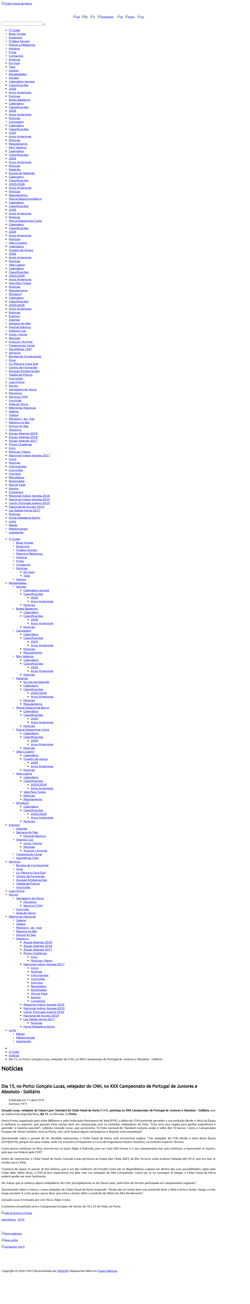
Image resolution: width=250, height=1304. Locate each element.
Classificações (33, 594)
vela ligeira (8, 1219)
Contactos (23, 565)
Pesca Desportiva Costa (32, 730)
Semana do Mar (27, 832)
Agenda (21, 829)
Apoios (21, 579)
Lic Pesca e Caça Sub (31, 873)
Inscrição (22, 909)
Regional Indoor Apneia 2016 (43, 1005)
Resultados (38, 986)
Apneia (21, 587)
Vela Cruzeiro (25, 752)
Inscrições (23, 887)
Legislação (23, 1041)
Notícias (22, 568)
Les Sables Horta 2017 (39, 1019)
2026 (34, 598)
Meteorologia (25, 1037)
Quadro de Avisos (35, 759)
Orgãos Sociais (26, 550)
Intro (34, 957)
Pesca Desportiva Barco (32, 708)
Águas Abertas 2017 (37, 950)
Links (12, 1030)
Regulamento (32, 653)
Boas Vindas (24, 543)
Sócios (13, 895)
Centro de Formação (30, 876)
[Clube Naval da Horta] (16, 3)
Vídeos (21, 924)
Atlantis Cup (24, 840)
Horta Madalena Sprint (39, 1026)
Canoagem (23, 631)
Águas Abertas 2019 (37, 942)
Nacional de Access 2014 (41, 1016)
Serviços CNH (32, 906)
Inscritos (37, 983)
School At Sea (26, 935)
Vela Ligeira (24, 774)
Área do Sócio (26, 913)
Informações (39, 975)
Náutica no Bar (26, 931)
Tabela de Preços (28, 884)
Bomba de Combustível (32, 865)
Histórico (22, 939)
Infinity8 (62, 1270)
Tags (26, 576)
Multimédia (38, 990)
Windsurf (22, 803)
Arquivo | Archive (35, 851)
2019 (21, 1219)
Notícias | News (41, 961)
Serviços (14, 862)
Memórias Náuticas (22, 917)
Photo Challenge (35, 953)
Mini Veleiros (25, 656)
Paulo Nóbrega (107, 1270)
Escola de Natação (36, 682)
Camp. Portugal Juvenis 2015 (43, 1012)
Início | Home (32, 843)
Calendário (30, 612)
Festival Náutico (34, 836)
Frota (20, 561)
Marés (20, 1034)
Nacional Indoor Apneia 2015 (44, 1008)
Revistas (29, 847)
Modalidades (18, 583)
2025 (34, 642)
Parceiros (30, 902)
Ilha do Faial (39, 994)
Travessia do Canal (29, 854)
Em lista (28, 572)
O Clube (14, 539)
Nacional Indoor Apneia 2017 (44, 964)
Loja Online (17, 891)
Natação (22, 678)
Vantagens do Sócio (30, 898)
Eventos (14, 825)
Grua (19, 869)
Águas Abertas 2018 (37, 946)
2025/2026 (39, 693)
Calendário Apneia (36, 590)
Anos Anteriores (42, 601)
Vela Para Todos (34, 792)
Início (34, 968)
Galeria (21, 920)
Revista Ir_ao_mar (29, 928)
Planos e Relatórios (29, 554)
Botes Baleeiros (27, 609)
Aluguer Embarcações (31, 880)
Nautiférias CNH (27, 858)
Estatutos (22, 546)
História (21, 557)
